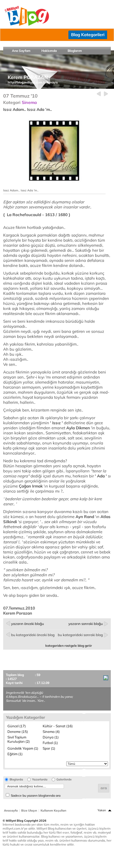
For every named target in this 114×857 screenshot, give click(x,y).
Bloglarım (75, 51)
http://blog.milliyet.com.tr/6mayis (33, 82)
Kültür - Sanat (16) (58, 726)
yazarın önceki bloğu (27, 623)
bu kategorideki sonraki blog (80, 635)
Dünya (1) (51, 737)
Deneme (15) (17, 731)
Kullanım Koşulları (53, 810)
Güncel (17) (16, 726)
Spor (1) (49, 748)
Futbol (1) (50, 743)
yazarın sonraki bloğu (85, 623)
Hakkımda (49, 51)
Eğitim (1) (15, 754)
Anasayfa (11, 810)
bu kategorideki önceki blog (33, 635)
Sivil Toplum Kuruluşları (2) (18, 739)
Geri (99, 93)
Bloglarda (16, 779)
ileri (106, 93)
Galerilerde (64, 779)
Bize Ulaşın (29, 810)
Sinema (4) (51, 731)
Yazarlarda (39, 779)
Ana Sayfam (21, 51)
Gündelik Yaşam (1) (22, 748)
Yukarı (102, 810)
